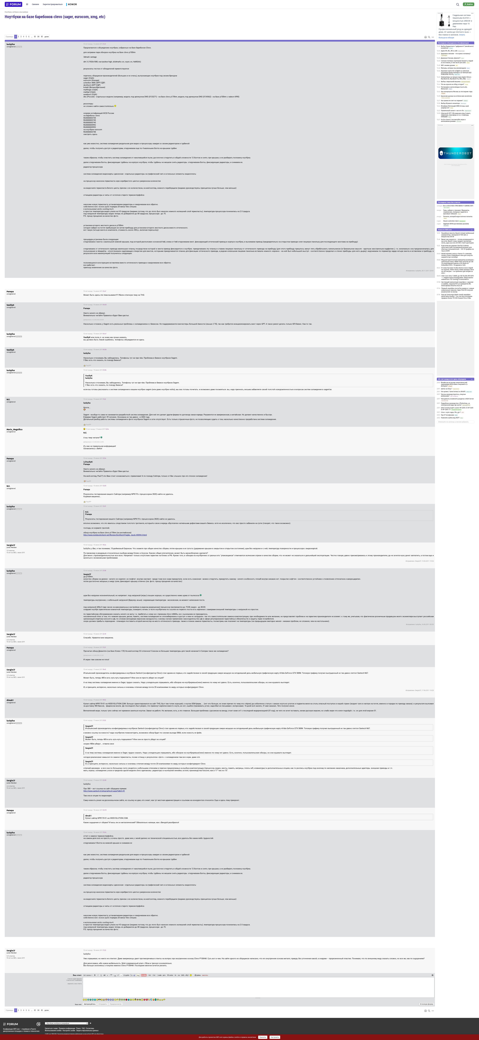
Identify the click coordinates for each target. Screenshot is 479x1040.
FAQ (83, 1028)
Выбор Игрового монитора (450, 103)
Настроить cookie (69, 1030)
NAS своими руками (448, 65)
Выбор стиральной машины (451, 81)
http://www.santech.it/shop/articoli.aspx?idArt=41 (104, 791)
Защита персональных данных (87, 1030)
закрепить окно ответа (74, 983)
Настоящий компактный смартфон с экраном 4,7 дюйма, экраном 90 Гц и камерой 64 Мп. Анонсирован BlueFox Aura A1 (457, 283)
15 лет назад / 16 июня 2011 (94, 647)
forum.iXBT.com (92, 1034)
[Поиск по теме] (429, 37)
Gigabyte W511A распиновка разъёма (456, 224)
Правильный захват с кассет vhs (452, 110)
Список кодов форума (75, 979)
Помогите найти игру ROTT (450, 418)
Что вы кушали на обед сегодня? (453, 84)
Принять (262, 1037)
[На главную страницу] (13, 4)
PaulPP (88, 365)
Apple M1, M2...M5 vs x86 (449, 51)
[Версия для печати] (425, 37)
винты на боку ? (446, 389)
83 (35, 36)
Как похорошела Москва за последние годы (456, 91)
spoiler (127, 975)
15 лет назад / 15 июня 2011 (95, 305)
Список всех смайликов (74, 980)
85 (42, 36)
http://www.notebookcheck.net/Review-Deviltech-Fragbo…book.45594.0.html (115, 535)
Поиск (78, 1028)
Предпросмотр (115, 1004)
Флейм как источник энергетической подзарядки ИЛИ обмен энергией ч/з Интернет (454, 384)
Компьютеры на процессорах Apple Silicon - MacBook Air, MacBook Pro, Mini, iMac (456, 78)
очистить (205, 975)
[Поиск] (458, 4)
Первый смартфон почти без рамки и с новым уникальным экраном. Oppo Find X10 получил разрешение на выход (457, 290)
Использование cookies (53, 1030)
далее (47, 36)
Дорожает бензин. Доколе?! (450, 58)
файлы (198, 975)
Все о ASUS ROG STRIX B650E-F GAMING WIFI (458, 206)
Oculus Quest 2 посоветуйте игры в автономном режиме (453, 120)
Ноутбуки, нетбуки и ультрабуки (16, 12)
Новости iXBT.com (445, 230)
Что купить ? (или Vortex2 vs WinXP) (453, 391)
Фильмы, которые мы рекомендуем (453, 68)
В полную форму (426, 1004)
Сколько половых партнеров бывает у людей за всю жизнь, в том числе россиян (457, 61)
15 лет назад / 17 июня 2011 (94, 669)
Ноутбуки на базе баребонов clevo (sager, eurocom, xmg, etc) (55, 16)
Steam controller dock (451, 221)
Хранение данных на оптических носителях (456, 96)
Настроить (275, 1037)
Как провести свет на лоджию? (452, 100)
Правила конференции (67, 1028)
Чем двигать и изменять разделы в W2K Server (457, 399)
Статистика (90, 1028)
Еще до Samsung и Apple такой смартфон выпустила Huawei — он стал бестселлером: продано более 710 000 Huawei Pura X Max (456, 296)
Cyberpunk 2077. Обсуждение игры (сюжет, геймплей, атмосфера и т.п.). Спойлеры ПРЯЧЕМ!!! (456, 115)
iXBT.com (48, 1034)
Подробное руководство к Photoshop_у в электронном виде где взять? (455, 404)
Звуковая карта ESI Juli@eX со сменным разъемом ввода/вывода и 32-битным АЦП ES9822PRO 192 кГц (456, 72)
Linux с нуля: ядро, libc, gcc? (451, 412)
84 (38, 36)
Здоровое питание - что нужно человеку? (456, 53)
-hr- (175, 975)
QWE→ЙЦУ (185, 975)
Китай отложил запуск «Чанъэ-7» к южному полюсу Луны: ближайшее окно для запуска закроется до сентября (457, 255)
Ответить (430, 44)
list (153, 975)
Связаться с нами (51, 1028)
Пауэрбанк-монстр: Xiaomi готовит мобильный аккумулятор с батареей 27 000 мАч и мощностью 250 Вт (457, 235)
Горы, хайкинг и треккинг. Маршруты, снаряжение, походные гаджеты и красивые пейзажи (456, 212)
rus (179, 975)
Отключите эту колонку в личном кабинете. (453, 422)
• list (149, 975)
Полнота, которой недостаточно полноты (457, 216)
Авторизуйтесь (89, 1004)
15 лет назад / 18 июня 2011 (94, 810)
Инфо (424, 545)
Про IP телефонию (447, 415)
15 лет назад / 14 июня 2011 (94, 44)
